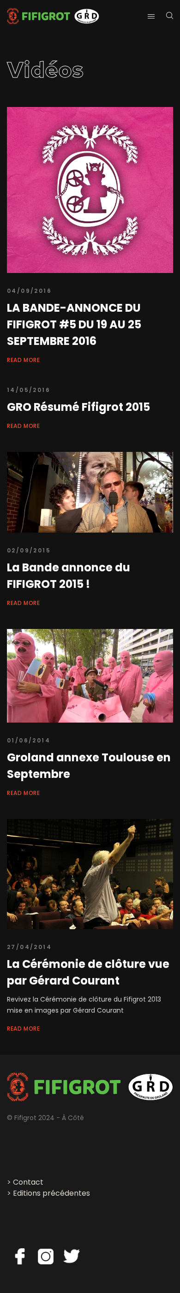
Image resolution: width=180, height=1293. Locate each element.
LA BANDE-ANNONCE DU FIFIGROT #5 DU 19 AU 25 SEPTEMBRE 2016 (74, 324)
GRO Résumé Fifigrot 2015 (78, 407)
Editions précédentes (51, 1193)
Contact (28, 1182)
